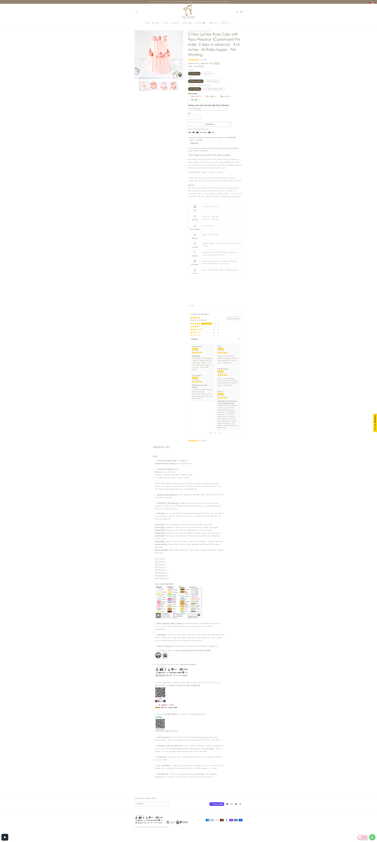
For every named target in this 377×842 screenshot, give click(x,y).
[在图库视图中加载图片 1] (143, 85)
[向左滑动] (137, 86)
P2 (163, 541)
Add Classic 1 (160, 558)
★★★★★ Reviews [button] (375, 423)
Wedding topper (213, 81)
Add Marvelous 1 (161, 575)
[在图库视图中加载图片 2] (153, 85)
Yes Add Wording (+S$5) (214, 89)
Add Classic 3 (160, 564)
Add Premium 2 (161, 573)
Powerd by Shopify (163, 827)
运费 (202, 66)
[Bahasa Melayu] (375, 3)
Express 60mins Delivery (167, 495)
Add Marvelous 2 (162, 578)
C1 (163, 524)
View (190, 650)
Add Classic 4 (160, 567)
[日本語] (373, 3)
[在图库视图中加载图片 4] (173, 85)
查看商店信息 (194, 143)
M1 (165, 544)
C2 (163, 527)
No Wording (194, 89)
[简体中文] (369, 3)
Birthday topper (196, 81)
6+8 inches (208, 73)
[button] (137, 12)
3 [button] (215, 433)
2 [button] (212, 433)
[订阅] (167, 804)
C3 (163, 530)
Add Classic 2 (160, 561)
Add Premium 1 (161, 570)
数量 (189, 113)
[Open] (4, 837)
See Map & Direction (208, 737)
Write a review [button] (233, 318)
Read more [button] (222, 427)
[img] (202, 352)
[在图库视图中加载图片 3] (163, 85)
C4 (163, 533)
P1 (163, 536)
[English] (371, 3)
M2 (166, 550)
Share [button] (192, 305)
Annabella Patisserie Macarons (148, 827)
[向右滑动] (181, 86)
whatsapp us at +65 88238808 (192, 774)
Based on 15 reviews (198, 320)
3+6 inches (194, 73)
